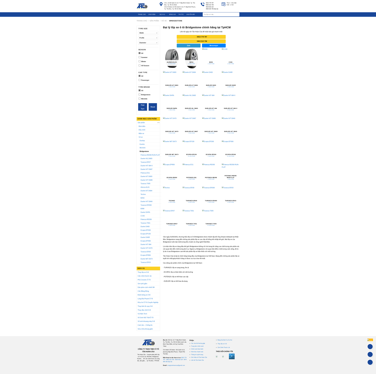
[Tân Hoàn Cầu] (146, 6)
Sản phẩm (151, 14)
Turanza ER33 (146, 262)
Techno (143, 194)
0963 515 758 (170, 359)
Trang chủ (142, 14)
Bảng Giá (172, 14)
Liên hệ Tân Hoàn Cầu (197, 360)
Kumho (142, 144)
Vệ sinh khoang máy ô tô (146, 321)
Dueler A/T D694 (146, 191)
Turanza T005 (145, 183)
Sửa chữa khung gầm (145, 329)
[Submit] (237, 14)
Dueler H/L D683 (146, 158)
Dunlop (142, 140)
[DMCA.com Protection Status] (231, 356)
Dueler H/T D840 (146, 201)
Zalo (188, 45)
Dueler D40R (145, 237)
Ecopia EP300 (146, 241)
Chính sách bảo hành (197, 349)
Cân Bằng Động (143, 291)
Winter (143, 61)
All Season (145, 65)
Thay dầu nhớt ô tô (144, 310)
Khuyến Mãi (191, 14)
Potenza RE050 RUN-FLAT (150, 155)
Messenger (214, 45)
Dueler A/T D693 (146, 176)
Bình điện (142, 126)
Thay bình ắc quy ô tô (145, 306)
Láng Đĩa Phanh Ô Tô (145, 299)
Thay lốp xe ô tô (143, 272)
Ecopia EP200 (146, 230)
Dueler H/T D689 (146, 180)
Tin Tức (181, 14)
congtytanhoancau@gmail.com (176, 365)
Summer (144, 57)
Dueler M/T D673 (147, 259)
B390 (142, 208)
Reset (153, 107)
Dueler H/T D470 (146, 248)
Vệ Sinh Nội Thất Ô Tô (145, 317)
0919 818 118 (179, 359)
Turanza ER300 (146, 205)
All (142, 53)
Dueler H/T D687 (146, 169)
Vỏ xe (164, 21)
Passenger (145, 80)
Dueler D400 (145, 226)
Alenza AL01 (145, 187)
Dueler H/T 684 (146, 244)
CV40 (143, 216)
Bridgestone (145, 95)
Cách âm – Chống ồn (145, 325)
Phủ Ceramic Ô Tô (144, 280)
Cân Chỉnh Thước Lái (224, 347)
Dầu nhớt (142, 130)
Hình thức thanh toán (197, 351)
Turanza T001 (145, 223)
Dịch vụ (162, 14)
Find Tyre (142, 107)
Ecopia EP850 (146, 255)
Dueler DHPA (145, 212)
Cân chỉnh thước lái (144, 276)
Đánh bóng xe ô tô (144, 295)
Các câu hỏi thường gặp (198, 343)
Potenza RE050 (146, 219)
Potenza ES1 (145, 173)
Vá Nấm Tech (142, 314)
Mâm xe (141, 133)
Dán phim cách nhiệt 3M (146, 287)
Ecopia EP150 (146, 234)
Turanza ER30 (146, 252)
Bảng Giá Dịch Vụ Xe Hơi (225, 340)
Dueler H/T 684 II (146, 165)
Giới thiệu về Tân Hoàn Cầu (199, 357)
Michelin (144, 99)
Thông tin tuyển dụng (197, 354)
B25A (143, 198)
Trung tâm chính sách (197, 346)
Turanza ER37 (146, 162)
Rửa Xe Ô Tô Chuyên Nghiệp (148, 302)
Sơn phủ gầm (142, 283)
